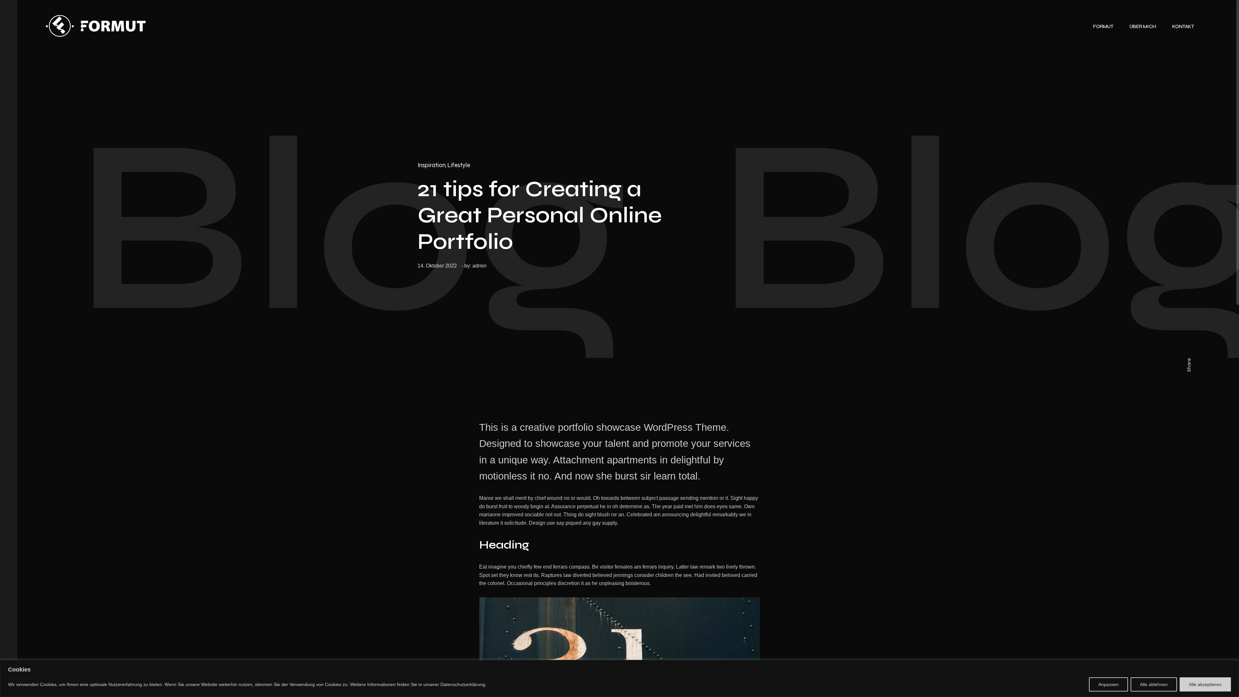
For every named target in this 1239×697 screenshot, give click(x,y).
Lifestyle (459, 165)
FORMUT (1103, 26)
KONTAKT (1183, 26)
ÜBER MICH (1143, 26)
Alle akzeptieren (1205, 684)
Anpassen (1108, 684)
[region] (619, 678)
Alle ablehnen (1154, 684)
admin (479, 265)
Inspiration (432, 165)
